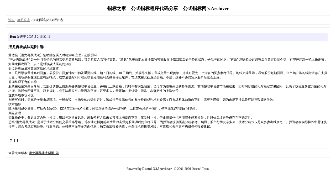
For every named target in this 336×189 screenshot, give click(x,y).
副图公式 (23, 20)
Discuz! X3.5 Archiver (157, 169)
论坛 (11, 20)
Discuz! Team (200, 169)
